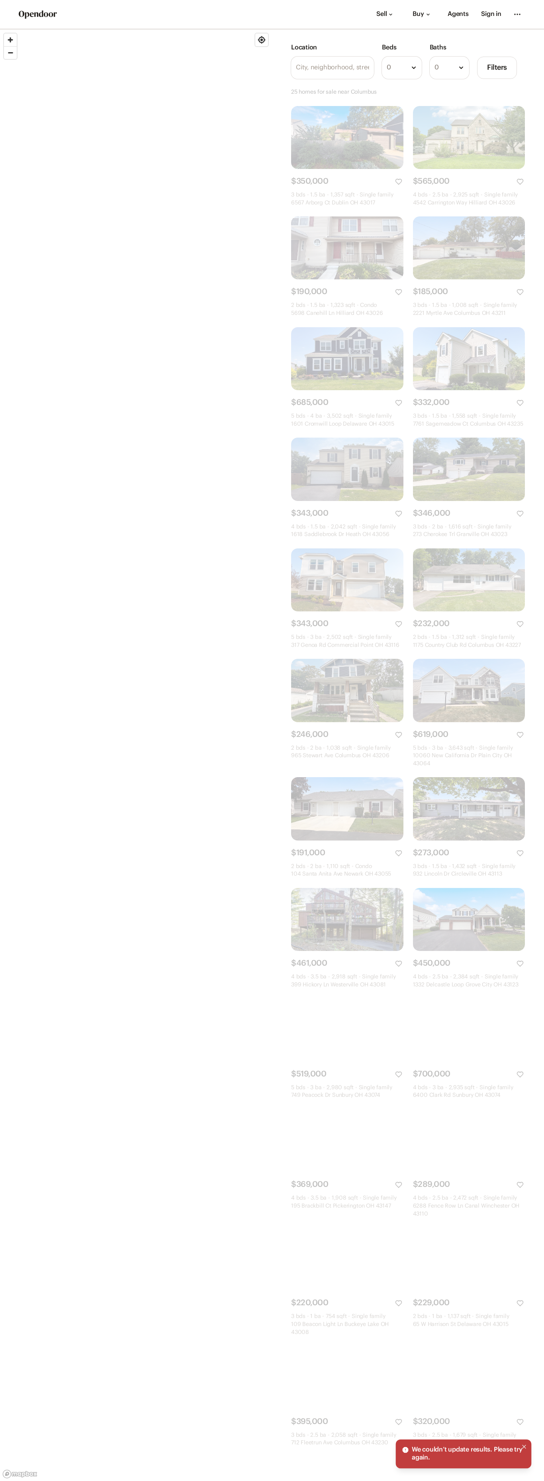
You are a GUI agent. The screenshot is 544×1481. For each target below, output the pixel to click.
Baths (438, 48)
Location (304, 48)
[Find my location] (261, 39)
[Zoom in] (10, 39)
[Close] (524, 1447)
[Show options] (414, 68)
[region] (136, 755)
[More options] (517, 14)
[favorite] (398, 182)
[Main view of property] (347, 137)
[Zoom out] (10, 52)
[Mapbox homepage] (19, 1474)
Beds (389, 48)
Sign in (491, 14)
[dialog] (463, 1454)
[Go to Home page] (38, 14)
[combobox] (401, 68)
